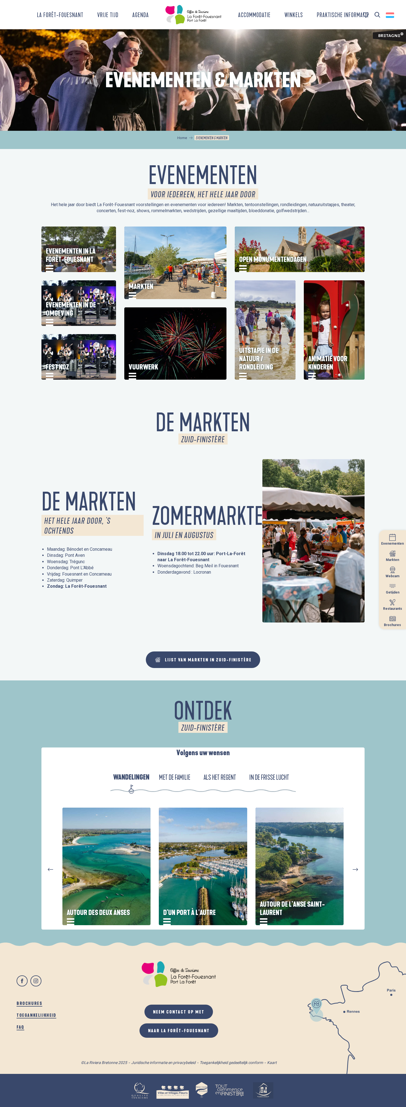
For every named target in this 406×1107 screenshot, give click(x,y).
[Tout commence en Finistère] (229, 1090)
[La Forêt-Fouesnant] (193, 14)
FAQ (20, 1026)
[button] (377, 15)
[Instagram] (35, 980)
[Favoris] (366, 15)
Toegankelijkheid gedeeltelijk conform (231, 1062)
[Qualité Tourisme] (140, 1090)
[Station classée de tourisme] (201, 1090)
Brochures (29, 1003)
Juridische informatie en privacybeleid (163, 1062)
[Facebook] (22, 980)
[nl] (390, 15)
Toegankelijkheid (36, 1015)
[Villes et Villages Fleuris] (172, 1090)
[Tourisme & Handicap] (263, 1090)
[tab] (131, 777)
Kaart (272, 1062)
